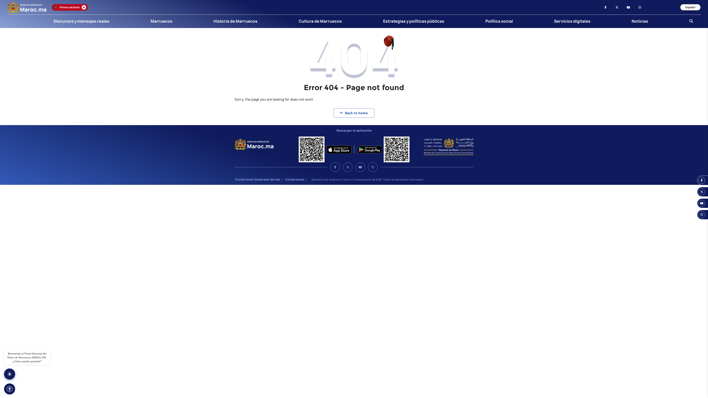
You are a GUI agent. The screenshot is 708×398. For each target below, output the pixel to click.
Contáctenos (294, 179)
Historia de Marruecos (235, 21)
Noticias (640, 21)
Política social (499, 21)
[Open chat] (9, 374)
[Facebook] (335, 167)
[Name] (9, 388)
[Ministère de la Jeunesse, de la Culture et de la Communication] (448, 146)
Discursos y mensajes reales (81, 21)
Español (690, 7)
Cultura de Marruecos (320, 21)
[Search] (690, 21)
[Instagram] (373, 167)
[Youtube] (360, 167)
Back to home (356, 113)
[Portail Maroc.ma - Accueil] (254, 144)
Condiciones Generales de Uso (257, 179)
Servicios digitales (572, 21)
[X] (348, 167)
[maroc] (605, 7)
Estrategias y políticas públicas (413, 21)
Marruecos (161, 21)
